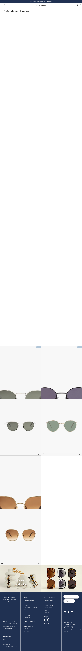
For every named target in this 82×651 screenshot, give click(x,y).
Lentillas (26, 628)
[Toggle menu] (2, 5)
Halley (43, 454)
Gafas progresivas (29, 623)
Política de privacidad (69, 624)
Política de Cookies (69, 626)
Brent (2, 454)
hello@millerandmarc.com (10, 646)
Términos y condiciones (70, 628)
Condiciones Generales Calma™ (72, 629)
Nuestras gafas (48, 603)
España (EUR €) (70, 596)
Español (68, 601)
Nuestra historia (49, 600)
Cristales (26, 603)
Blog (46, 610)
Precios (26, 605)
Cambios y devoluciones (30, 607)
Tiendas (47, 612)
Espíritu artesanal (49, 605)
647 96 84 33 (6, 642)
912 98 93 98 (6, 644)
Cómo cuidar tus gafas (30, 610)
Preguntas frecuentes (29, 600)
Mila (2, 563)
